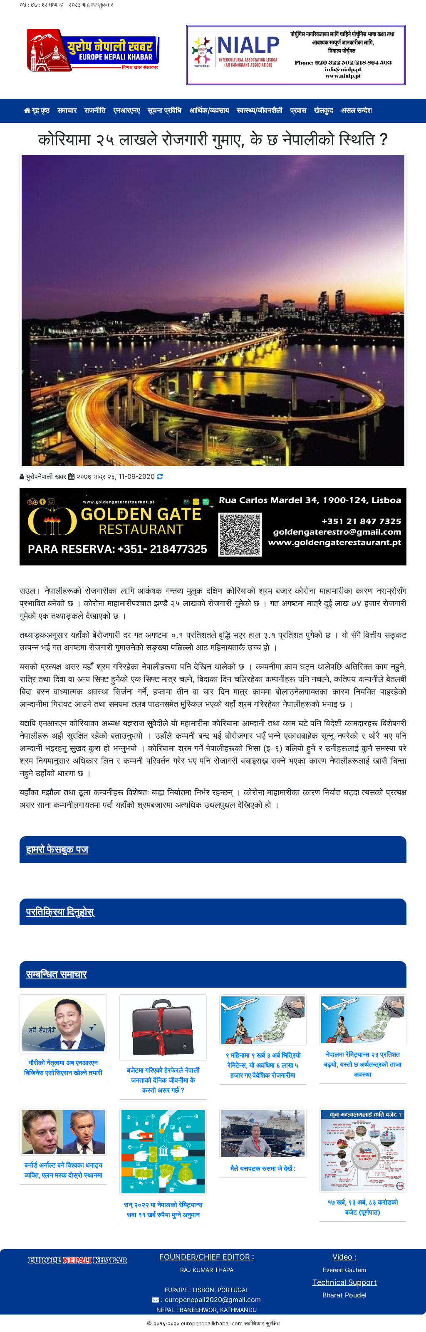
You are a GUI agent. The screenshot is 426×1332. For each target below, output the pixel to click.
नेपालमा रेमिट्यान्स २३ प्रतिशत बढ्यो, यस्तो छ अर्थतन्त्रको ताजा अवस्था (362, 1064)
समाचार (67, 110)
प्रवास (298, 110)
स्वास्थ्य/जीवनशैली (259, 110)
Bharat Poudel (344, 1295)
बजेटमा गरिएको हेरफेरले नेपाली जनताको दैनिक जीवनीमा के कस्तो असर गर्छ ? (163, 1080)
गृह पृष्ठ (40, 110)
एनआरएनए (127, 110)
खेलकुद (323, 110)
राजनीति (95, 110)
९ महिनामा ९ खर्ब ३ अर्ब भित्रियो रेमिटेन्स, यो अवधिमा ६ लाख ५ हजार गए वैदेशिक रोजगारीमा (263, 1065)
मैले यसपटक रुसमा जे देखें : (263, 1168)
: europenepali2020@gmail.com (211, 1299)
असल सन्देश (356, 110)
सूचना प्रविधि (164, 110)
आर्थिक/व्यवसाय (209, 110)
